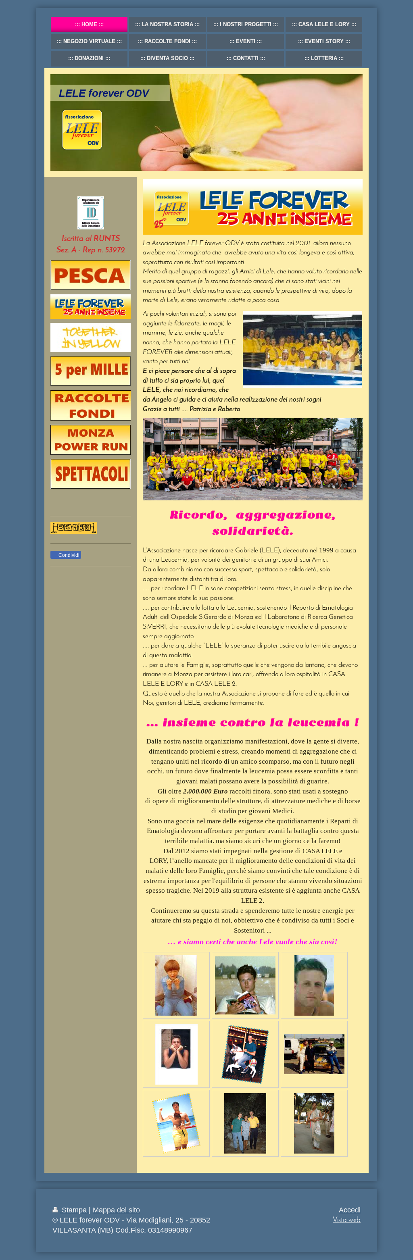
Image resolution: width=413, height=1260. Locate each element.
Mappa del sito (116, 1210)
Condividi (68, 555)
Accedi (350, 1210)
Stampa (74, 1210)
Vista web (347, 1220)
